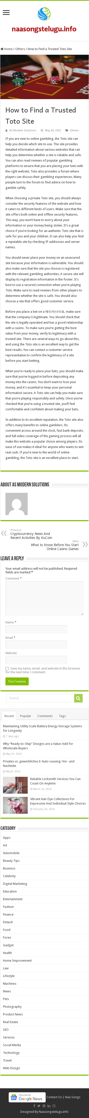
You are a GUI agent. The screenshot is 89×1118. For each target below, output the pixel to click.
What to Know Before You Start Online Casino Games (55, 545)
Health (7, 953)
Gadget (8, 945)
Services (9, 1037)
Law (6, 968)
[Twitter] (39, 1106)
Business (9, 868)
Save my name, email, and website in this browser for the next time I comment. (42, 670)
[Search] (78, 698)
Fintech (8, 922)
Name (10, 622)
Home (8, 49)
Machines (9, 983)
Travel (7, 1060)
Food (6, 930)
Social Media (12, 1045)
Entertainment (12, 899)
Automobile (11, 853)
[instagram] (54, 1106)
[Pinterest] (44, 1106)
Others (20, 49)
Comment (13, 578)
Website (11, 653)
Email (10, 638)
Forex (7, 937)
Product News (13, 1014)
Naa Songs (72, 1097)
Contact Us (54, 1097)
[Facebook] (34, 1106)
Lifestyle (9, 976)
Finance (8, 914)
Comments (45, 716)
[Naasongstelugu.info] (44, 20)
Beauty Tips (11, 861)
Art (5, 845)
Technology (11, 1053)
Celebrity (9, 876)
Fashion (8, 907)
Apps (6, 837)
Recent (9, 716)
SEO (6, 1030)
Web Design (11, 1068)
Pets (6, 999)
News (7, 991)
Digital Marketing (15, 884)
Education (10, 891)
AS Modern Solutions (22, 130)
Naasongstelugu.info (53, 1112)
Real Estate (10, 1022)
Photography (12, 1006)
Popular (25, 716)
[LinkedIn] (49, 1106)
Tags (62, 716)
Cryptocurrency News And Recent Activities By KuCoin (31, 534)
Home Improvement (17, 960)
